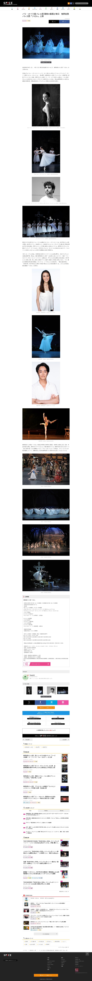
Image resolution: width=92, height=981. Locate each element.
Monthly (61, 810)
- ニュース (63, 959)
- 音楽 (48, 957)
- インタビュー (63, 961)
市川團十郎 (33, 941)
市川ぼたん (49, 941)
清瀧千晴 (45, 747)
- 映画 (48, 969)
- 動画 (62, 957)
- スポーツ (49, 967)
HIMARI (47, 944)
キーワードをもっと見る (63, 947)
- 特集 (62, 966)
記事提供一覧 (77, 959)
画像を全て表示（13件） (46, 62)
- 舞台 (48, 959)
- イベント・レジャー (51, 961)
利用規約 (76, 964)
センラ (64, 941)
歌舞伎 (26, 941)
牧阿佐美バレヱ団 (29, 747)
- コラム (62, 964)
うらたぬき (40, 944)
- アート (48, 966)
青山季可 (38, 747)
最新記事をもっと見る (63, 891)
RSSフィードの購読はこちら (46, 707)
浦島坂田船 (57, 941)
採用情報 (76, 962)
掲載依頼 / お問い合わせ (79, 961)
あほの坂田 (32, 944)
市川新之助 (41, 941)
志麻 (26, 944)
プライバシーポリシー (79, 966)
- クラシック (49, 962)
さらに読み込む (46, 934)
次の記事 (64, 739)
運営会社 (76, 957)
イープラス (25, 950)
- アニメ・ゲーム (50, 964)
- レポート (63, 962)
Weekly (46, 810)
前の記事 (27, 739)
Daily (30, 810)
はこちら (38, 664)
